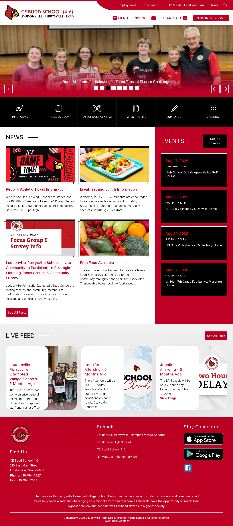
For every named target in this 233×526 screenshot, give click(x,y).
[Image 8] (137, 88)
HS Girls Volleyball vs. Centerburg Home (194, 245)
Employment (127, 5)
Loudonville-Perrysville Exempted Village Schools (131, 435)
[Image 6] (125, 88)
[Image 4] (113, 88)
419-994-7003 (27, 480)
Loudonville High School (114, 442)
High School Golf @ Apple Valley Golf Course (191, 174)
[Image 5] (119, 88)
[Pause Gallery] (8, 89)
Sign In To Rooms (211, 18)
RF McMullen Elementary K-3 (117, 456)
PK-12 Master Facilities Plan (183, 5)
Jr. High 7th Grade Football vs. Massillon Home (193, 283)
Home (214, 5)
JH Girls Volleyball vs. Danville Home (192, 209)
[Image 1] (96, 88)
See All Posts (17, 312)
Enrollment (150, 5)
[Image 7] (131, 88)
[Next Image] (224, 89)
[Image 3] (108, 88)
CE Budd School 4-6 (111, 449)
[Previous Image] (215, 89)
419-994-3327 (31, 475)
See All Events (215, 141)
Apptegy (124, 520)
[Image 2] (102, 88)
